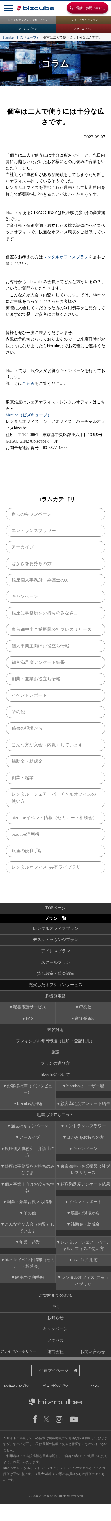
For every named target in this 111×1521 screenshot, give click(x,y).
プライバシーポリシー (18, 1351)
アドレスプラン (27, 28)
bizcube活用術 (25, 834)
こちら (28, 383)
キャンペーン (25, 596)
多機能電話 (55, 996)
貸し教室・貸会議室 (55, 973)
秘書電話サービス (29, 1007)
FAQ (55, 1306)
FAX (30, 1018)
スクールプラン (83, 28)
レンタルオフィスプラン (66, 257)
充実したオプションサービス (56, 985)
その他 (18, 711)
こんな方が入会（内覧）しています (47, 744)
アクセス (55, 1340)
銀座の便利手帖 (27, 850)
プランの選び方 (55, 1063)
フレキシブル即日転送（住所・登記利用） (55, 1041)
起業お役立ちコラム (55, 1115)
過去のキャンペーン (32, 514)
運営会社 (55, 1351)
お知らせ (55, 1318)
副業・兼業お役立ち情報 (36, 678)
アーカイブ (23, 547)
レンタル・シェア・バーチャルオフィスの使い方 (54, 798)
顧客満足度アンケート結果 (38, 662)
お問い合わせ (92, 1351)
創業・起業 (23, 777)
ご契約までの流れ (55, 1295)
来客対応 (55, 1030)
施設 (55, 1052)
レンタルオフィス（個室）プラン (28, 20)
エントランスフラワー (34, 530)
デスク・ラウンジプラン (83, 20)
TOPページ (55, 908)
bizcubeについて (55, 1075)
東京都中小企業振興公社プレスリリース (51, 629)
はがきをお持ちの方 (32, 563)
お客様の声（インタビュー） (29, 1089)
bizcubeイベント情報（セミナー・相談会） (54, 817)
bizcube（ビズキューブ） (29, 415)
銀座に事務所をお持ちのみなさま (45, 613)
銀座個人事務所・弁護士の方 (40, 580)
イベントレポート (29, 695)
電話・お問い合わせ (89, 7)
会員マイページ (53, 1370)
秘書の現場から (27, 728)
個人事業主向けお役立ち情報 (40, 646)
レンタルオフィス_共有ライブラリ (46, 867)
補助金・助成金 (27, 761)
